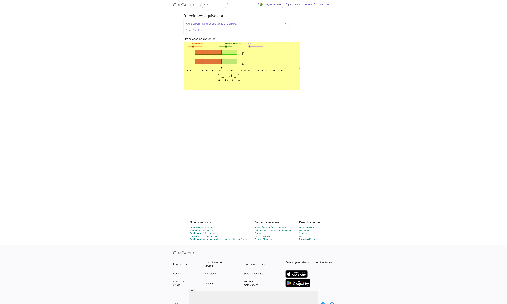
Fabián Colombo (229, 24)
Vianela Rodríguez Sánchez (206, 24)
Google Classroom (272, 4)
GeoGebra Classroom (302, 4)
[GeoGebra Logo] (183, 4)
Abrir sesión (325, 4)
